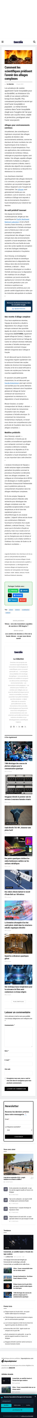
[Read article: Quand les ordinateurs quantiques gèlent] (18, 944)
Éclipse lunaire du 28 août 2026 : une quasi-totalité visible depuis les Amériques (22, 1286)
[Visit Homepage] (18, 42)
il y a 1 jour (8, 802)
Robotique (9, 887)
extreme (17, 609)
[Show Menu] (2, 42)
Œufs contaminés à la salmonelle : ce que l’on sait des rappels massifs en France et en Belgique (21, 1190)
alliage (11, 609)
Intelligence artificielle (13, 792)
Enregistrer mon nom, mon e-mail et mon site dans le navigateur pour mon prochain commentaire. (19, 1081)
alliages (21, 190)
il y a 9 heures (9, 771)
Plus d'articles (18, 1001)
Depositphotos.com (27, 1358)
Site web (7, 1069)
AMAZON (12, 1368)
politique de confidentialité (27, 1416)
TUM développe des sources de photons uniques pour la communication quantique (16, 766)
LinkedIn (25, 590)
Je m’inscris (16, 1410)
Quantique (9, 951)
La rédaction (10, 84)
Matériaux (9, 982)
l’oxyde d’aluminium (12, 383)
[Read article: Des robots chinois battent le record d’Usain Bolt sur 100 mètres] (18, 879)
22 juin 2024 (19, 84)
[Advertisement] (18, 19)
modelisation (25, 609)
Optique (8, 759)
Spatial (7, 1247)
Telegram (14, 600)
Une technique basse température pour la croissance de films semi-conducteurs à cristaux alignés (18, 989)
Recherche (9, 918)
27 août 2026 (18, 1256)
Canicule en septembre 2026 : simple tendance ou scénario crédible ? (14, 1178)
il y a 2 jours (8, 897)
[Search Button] (34, 42)
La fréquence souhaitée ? (13, 1127)
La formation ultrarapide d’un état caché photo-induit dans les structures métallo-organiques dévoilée (18, 925)
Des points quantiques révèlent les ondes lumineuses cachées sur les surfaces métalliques (17, 861)
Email (23, 600)
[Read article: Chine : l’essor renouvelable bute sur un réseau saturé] (8, 1270)
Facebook (18, 595)
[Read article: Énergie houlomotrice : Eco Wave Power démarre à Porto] (8, 1278)
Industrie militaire (11, 823)
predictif (8, 612)
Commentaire (10, 1025)
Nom (7, 1051)
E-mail (7, 1060)
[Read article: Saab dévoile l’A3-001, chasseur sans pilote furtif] (18, 815)
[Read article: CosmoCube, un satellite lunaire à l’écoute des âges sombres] (18, 1242)
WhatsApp (14, 590)
